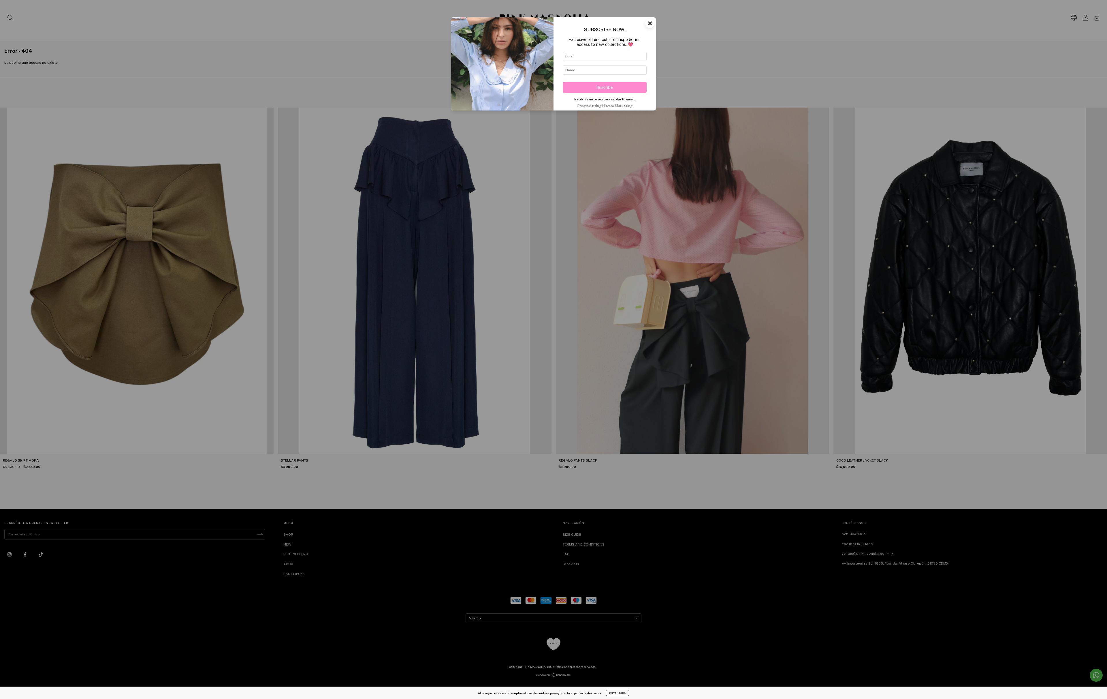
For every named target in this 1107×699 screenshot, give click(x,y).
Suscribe (604, 87)
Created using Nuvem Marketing (604, 106)
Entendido (617, 692)
